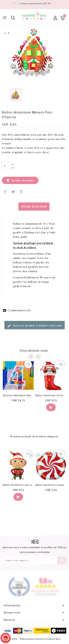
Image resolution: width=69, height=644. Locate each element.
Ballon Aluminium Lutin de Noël (18, 485)
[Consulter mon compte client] (55, 18)
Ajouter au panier (20, 180)
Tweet (13, 192)
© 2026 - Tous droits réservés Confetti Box (34, 639)
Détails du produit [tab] (34, 206)
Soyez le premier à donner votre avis (37, 325)
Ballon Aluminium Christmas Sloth (51, 395)
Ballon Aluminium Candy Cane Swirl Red (51, 485)
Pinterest (21, 192)
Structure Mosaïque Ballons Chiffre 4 (18, 395)
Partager (5, 192)
